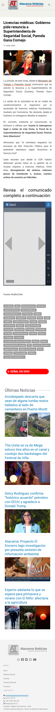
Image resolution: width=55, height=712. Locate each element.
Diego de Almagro (33, 326)
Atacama (41, 306)
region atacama (11, 349)
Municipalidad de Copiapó (15, 345)
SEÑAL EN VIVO (19, 371)
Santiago (8, 353)
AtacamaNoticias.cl (12, 314)
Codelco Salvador (21, 322)
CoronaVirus (9, 326)
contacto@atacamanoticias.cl (17, 695)
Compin (33, 322)
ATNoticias (27, 314)
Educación (19, 330)
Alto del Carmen (28, 306)
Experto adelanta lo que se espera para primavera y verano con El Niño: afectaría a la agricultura (26, 596)
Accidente (9, 306)
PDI (29, 345)
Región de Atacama (27, 349)
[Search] (49, 5)
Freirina (33, 333)
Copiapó (42, 322)
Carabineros (9, 318)
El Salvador (40, 330)
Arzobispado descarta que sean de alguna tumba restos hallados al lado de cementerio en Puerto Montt (26, 403)
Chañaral (31, 318)
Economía (8, 330)
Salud (40, 349)
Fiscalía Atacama (20, 333)
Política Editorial (9, 682)
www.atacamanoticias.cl (14, 357)
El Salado (30, 330)
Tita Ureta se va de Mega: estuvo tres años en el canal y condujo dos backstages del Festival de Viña (27, 451)
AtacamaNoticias (28, 310)
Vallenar (32, 353)
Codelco (8, 322)
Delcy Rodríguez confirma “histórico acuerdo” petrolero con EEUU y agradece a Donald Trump (26, 500)
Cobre (47, 318)
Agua (17, 306)
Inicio (5, 671)
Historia (6, 679)
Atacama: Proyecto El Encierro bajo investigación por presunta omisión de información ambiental (25, 547)
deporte (20, 326)
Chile (40, 318)
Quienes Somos (9, 674)
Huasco (42, 333)
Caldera (37, 314)
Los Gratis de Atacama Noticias (17, 341)
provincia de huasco (41, 345)
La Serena (19, 337)
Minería (35, 341)
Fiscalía (8, 333)
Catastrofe (21, 318)
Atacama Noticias (12, 310)
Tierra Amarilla (20, 353)
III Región (8, 337)
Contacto (6, 687)
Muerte (44, 341)
